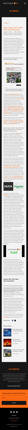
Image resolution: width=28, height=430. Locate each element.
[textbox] (14, 397)
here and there (21, 98)
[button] (24, 3)
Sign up (14, 402)
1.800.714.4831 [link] (14, 420)
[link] (10, 3)
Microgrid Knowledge (14, 94)
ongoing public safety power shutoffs (16, 107)
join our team (6, 317)
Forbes (17, 133)
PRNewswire (6, 194)
